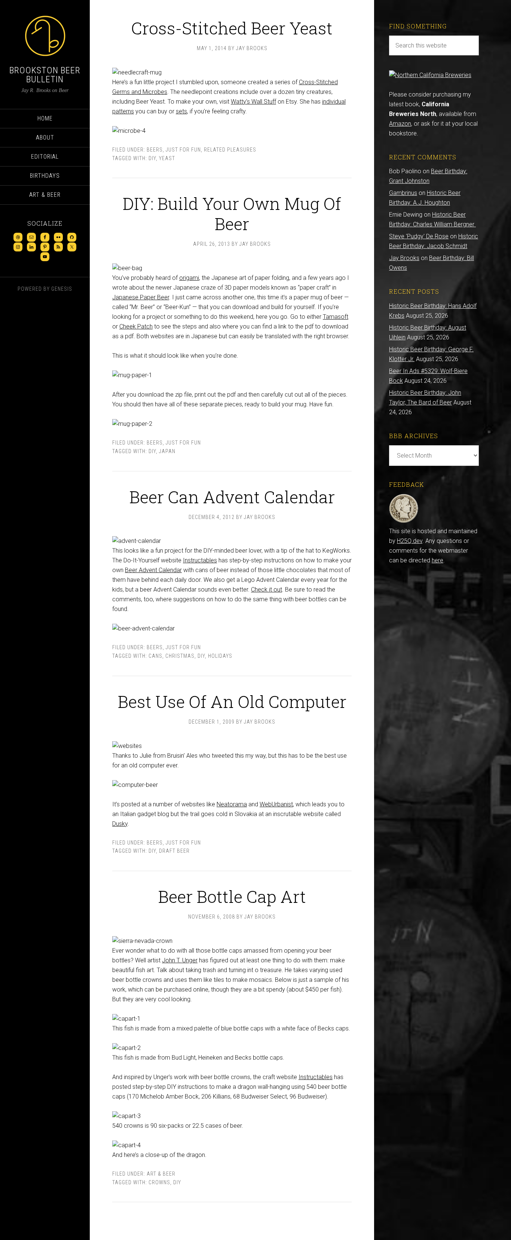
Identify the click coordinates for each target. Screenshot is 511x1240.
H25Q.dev (409, 540)
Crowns (159, 1182)
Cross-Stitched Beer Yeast (232, 28)
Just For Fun (183, 150)
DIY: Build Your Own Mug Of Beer (232, 213)
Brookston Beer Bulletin (44, 75)
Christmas (180, 656)
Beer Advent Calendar (153, 570)
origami (189, 277)
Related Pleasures (230, 150)
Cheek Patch (136, 326)
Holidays (220, 656)
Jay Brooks (404, 258)
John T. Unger (180, 960)
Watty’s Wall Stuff (253, 101)
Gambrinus (403, 192)
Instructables (200, 560)
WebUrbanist (276, 804)
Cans (155, 656)
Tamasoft (335, 316)
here (437, 560)
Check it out (266, 589)
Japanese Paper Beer (140, 297)
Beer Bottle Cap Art (232, 896)
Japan (167, 451)
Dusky (120, 823)
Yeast (167, 158)
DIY (152, 158)
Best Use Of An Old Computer (232, 701)
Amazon (400, 123)
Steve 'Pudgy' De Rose (419, 236)
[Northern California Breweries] (430, 75)
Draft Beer (174, 851)
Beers (155, 150)
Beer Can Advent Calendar (232, 497)
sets (181, 111)
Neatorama (232, 804)
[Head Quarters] (404, 521)
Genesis (61, 289)
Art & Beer (161, 1174)
